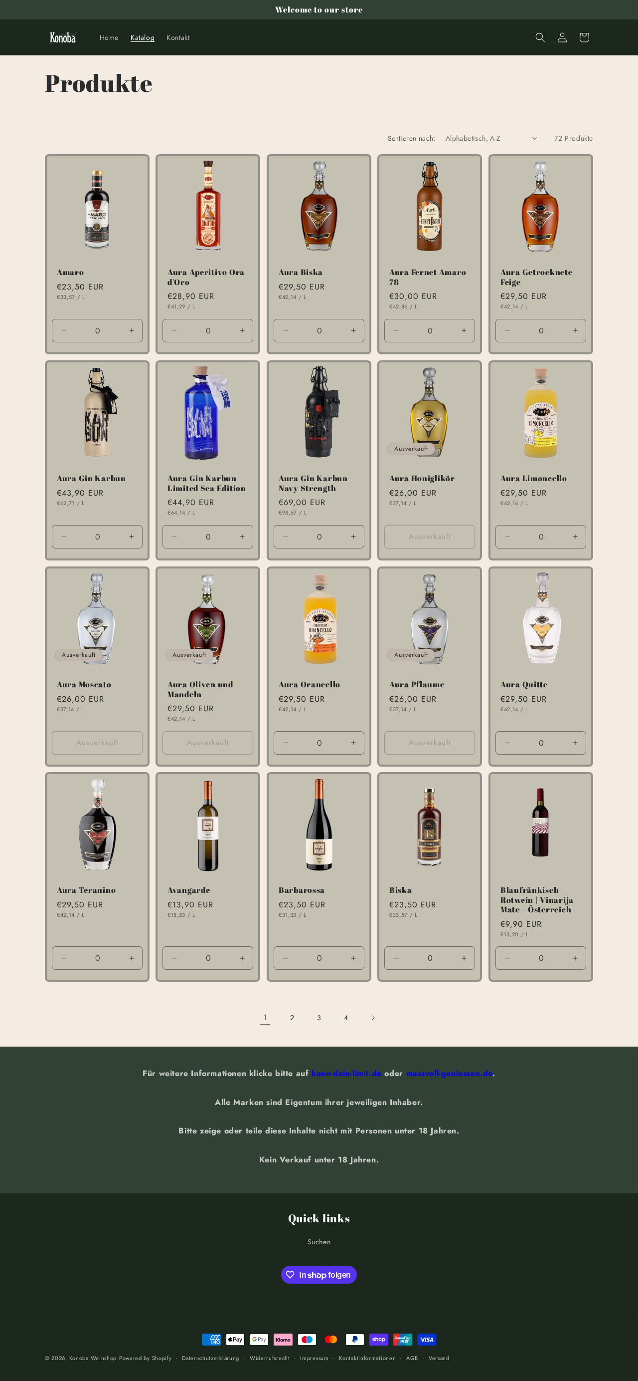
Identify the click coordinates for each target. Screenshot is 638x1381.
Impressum (314, 1358)
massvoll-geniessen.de (449, 1073)
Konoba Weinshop (93, 1358)
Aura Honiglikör (422, 478)
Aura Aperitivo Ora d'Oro (206, 277)
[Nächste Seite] (373, 1018)
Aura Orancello (309, 684)
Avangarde (188, 890)
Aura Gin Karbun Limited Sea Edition (206, 483)
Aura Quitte (524, 684)
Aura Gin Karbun (91, 478)
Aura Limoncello (533, 478)
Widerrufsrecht (270, 1358)
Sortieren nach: (412, 138)
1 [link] (265, 1017)
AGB (412, 1358)
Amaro (70, 272)
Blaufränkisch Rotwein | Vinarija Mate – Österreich (537, 900)
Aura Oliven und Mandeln (200, 689)
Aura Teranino (86, 890)
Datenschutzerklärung (210, 1358)
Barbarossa (302, 890)
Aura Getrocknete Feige (536, 277)
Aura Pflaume (417, 684)
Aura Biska (301, 272)
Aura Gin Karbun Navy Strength (313, 483)
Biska (400, 890)
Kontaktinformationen (367, 1358)
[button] (540, 37)
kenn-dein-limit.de (347, 1073)
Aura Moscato (84, 684)
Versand (439, 1358)
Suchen (319, 1242)
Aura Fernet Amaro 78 (427, 277)
